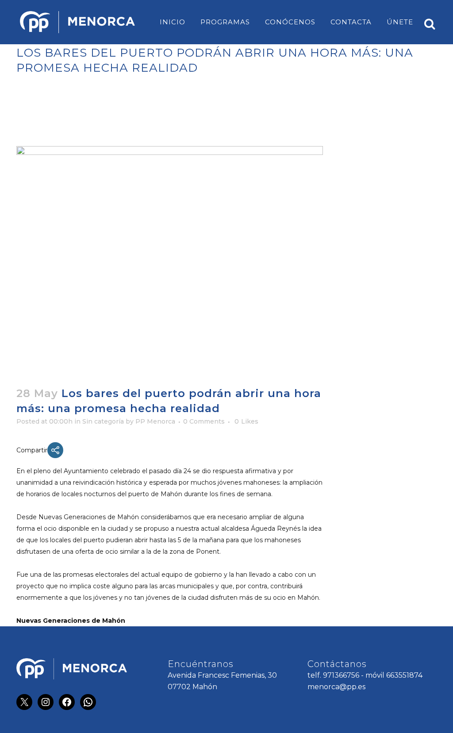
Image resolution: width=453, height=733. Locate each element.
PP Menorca (155, 421)
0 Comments (204, 421)
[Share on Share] (55, 450)
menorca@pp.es (336, 687)
